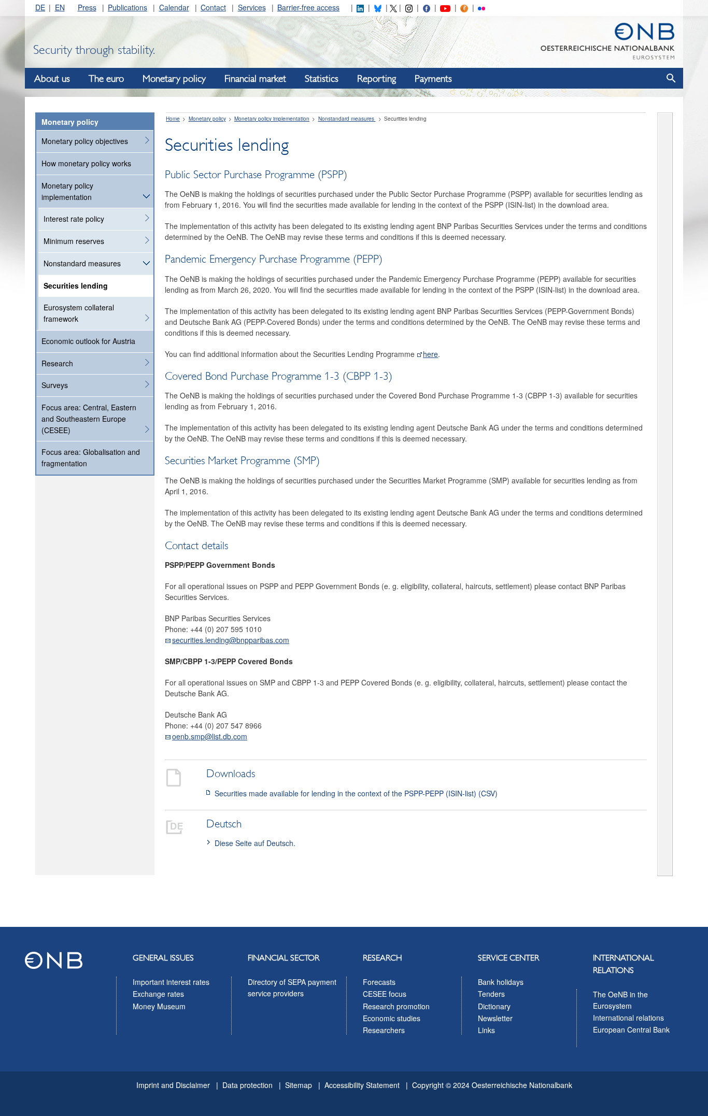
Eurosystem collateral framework (79, 313)
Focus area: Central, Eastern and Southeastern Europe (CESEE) (88, 418)
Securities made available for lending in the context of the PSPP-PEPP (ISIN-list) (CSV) (356, 793)
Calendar (174, 7)
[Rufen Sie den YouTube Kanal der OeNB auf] (445, 7)
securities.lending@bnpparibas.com (230, 640)
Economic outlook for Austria (88, 341)
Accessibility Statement (362, 1085)
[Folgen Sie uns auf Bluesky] (378, 7)
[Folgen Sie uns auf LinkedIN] (360, 7)
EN (60, 7)
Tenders (491, 994)
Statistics (321, 78)
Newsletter (495, 1018)
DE (40, 7)
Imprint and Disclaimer (173, 1085)
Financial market (255, 78)
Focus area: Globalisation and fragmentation (90, 457)
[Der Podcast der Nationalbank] (464, 7)
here (430, 354)
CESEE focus (384, 994)
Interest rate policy (74, 218)
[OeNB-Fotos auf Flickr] (481, 7)
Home (173, 118)
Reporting (376, 78)
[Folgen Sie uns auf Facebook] (426, 7)
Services (252, 7)
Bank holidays (500, 982)
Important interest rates (171, 982)
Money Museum (159, 1006)
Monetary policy (174, 78)
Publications (127, 7)
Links (486, 1030)
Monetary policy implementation (67, 191)
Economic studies (391, 1018)
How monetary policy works (86, 163)
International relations (628, 1017)
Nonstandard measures (82, 263)
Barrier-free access (308, 7)
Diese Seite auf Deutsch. (255, 843)
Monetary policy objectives (84, 141)
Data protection (247, 1085)
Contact (213, 7)
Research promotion (396, 1006)
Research (57, 363)
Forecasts (379, 982)
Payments (433, 78)
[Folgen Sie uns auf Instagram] (409, 7)
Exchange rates (158, 994)
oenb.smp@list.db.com (209, 736)
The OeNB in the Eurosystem (620, 1000)
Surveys (54, 385)
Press (87, 7)
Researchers (384, 1030)
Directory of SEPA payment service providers (292, 987)
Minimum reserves (74, 241)
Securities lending (76, 285)
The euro (106, 78)
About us (52, 78)
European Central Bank (631, 1029)
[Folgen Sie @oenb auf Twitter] (393, 7)
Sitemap (298, 1085)
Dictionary (494, 1006)
